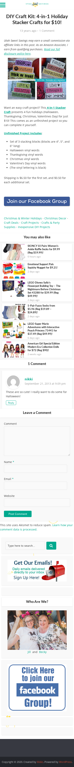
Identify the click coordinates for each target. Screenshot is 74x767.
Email (9, 479)
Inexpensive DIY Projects (34, 227)
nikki (29, 379)
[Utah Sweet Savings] (37, 4)
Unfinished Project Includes (23, 133)
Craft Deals (11, 222)
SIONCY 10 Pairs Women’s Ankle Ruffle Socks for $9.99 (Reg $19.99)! (44, 249)
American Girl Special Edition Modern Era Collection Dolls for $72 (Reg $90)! (44, 347)
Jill (29, 652)
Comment (10, 424)
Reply (11, 402)
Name (9, 462)
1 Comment (46, 31)
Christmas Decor (55, 218)
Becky (43, 652)
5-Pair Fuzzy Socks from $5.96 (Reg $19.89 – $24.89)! (41, 309)
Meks (40, 762)
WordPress (65, 762)
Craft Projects (30, 222)
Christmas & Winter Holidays (23, 218)
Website (9, 496)
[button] (64, 63)
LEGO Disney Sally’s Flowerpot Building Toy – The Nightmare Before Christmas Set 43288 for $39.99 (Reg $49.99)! (44, 289)
